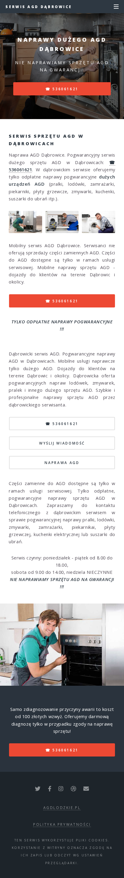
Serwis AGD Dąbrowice (38, 6)
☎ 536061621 (62, 88)
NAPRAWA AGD (62, 462)
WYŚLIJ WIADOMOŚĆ (62, 443)
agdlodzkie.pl (61, 807)
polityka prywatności (62, 824)
